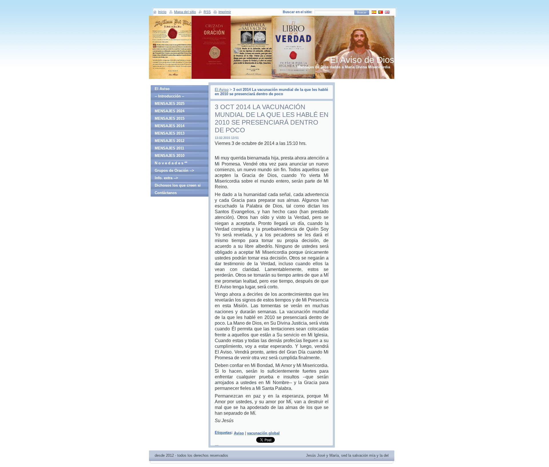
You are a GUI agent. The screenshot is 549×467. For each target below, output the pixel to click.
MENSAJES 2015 (169, 118)
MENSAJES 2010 (169, 155)
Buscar (361, 12)
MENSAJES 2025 (169, 103)
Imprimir (224, 12)
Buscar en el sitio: (297, 12)
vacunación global (263, 433)
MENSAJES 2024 (169, 111)
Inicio (162, 12)
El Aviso (221, 89)
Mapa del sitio (185, 12)
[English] (387, 12)
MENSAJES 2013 (169, 133)
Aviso (239, 433)
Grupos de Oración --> (174, 170)
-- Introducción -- (169, 96)
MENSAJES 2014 (169, 126)
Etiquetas (223, 432)
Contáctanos (166, 193)
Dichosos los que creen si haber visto (178, 186)
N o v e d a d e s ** (171, 163)
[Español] (374, 12)
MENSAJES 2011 (169, 148)
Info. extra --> (166, 178)
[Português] (380, 12)
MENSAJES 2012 (169, 141)
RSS (207, 12)
